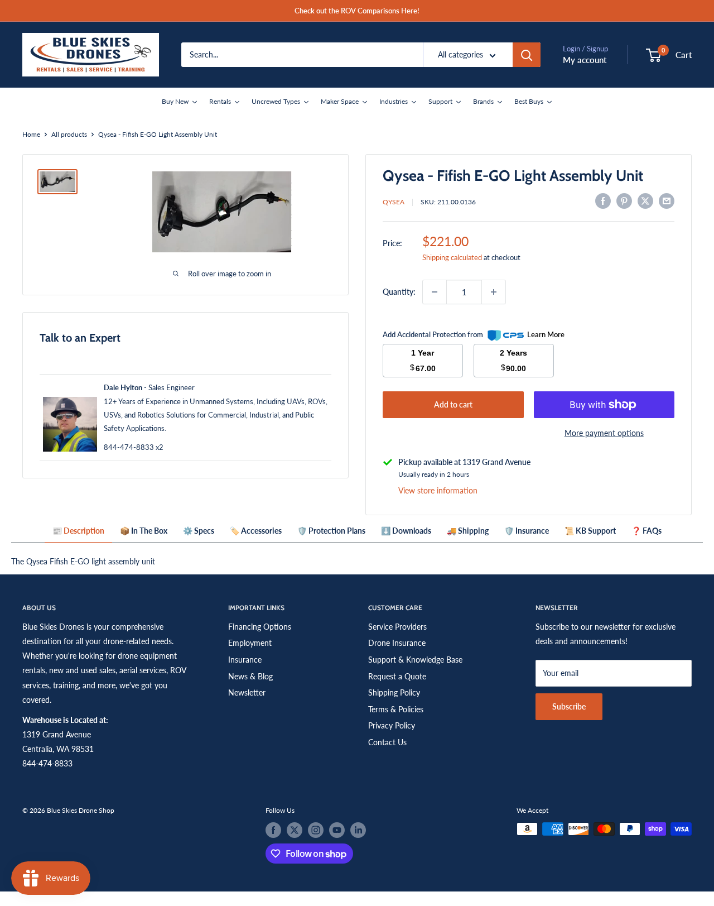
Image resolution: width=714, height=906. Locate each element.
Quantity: (399, 291)
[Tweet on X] (645, 200)
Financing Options (259, 626)
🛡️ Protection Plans (331, 530)
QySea (393, 202)
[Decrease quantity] (434, 292)
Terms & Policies (395, 709)
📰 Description (78, 530)
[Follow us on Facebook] (273, 830)
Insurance (245, 659)
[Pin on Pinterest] (624, 200)
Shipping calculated (452, 257)
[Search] (527, 54)
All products (69, 134)
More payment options (604, 433)
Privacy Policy (391, 725)
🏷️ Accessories (256, 530)
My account (584, 60)
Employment (250, 643)
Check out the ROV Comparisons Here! (357, 10)
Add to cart (453, 404)
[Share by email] (666, 200)
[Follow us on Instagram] (316, 830)
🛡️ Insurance (526, 530)
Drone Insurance (397, 643)
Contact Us (387, 742)
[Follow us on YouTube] (337, 830)
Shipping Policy (394, 692)
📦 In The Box (143, 530)
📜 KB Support (590, 530)
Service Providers (397, 626)
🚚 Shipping (468, 530)
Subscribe (569, 706)
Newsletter (247, 692)
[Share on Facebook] (603, 200)
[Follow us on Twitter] (294, 830)
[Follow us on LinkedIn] (358, 830)
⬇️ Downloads (406, 530)
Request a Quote (397, 676)
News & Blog (250, 676)
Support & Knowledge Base (415, 659)
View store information (437, 490)
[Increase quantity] (493, 292)
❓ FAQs (646, 530)
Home (31, 134)
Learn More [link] (546, 334)
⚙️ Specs (198, 530)
